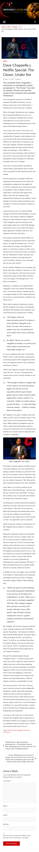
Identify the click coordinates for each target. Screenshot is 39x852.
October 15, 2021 (8, 79)
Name (5, 806)
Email (5, 815)
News (5, 61)
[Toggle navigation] (4, 22)
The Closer (6, 732)
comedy (9, 730)
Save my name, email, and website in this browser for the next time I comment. (17, 837)
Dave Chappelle (18, 730)
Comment (7, 781)
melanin (18, 79)
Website (6, 824)
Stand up (27, 730)
